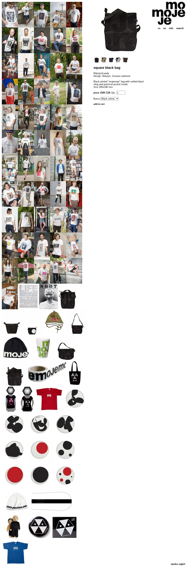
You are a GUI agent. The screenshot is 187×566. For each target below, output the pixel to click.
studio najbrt (178, 564)
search (180, 28)
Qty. (113, 92)
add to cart (99, 104)
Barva (97, 98)
